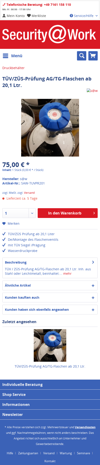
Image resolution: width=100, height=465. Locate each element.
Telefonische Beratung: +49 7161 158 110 (38, 4)
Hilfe (10, 453)
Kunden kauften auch (22, 297)
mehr (67, 273)
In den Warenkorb (64, 213)
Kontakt (50, 461)
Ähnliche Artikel (18, 285)
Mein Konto (15, 15)
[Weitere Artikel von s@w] (92, 92)
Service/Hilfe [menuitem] (83, 15)
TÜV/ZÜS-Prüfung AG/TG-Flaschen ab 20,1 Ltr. (50, 366)
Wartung (66, 453)
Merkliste (38, 15)
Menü (16, 55)
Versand (29, 193)
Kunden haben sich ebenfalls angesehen (37, 309)
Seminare (83, 453)
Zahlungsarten (28, 453)
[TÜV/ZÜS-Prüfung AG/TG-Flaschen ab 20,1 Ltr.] (50, 345)
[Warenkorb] (93, 55)
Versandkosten (85, 427)
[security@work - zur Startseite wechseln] (49, 34)
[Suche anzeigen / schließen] (81, 55)
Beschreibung (16, 262)
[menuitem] (13, 15)
